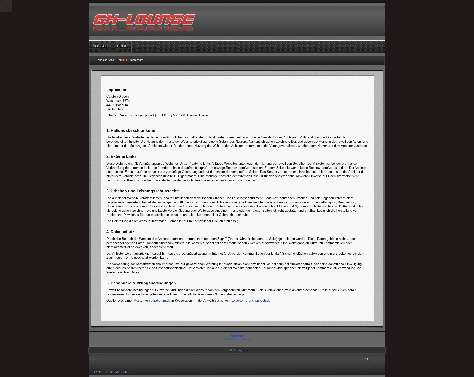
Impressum (237, 335)
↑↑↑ (367, 359)
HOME (122, 46)
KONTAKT (101, 46)
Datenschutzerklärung (237, 339)
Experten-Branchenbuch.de (251, 300)
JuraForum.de (160, 300)
